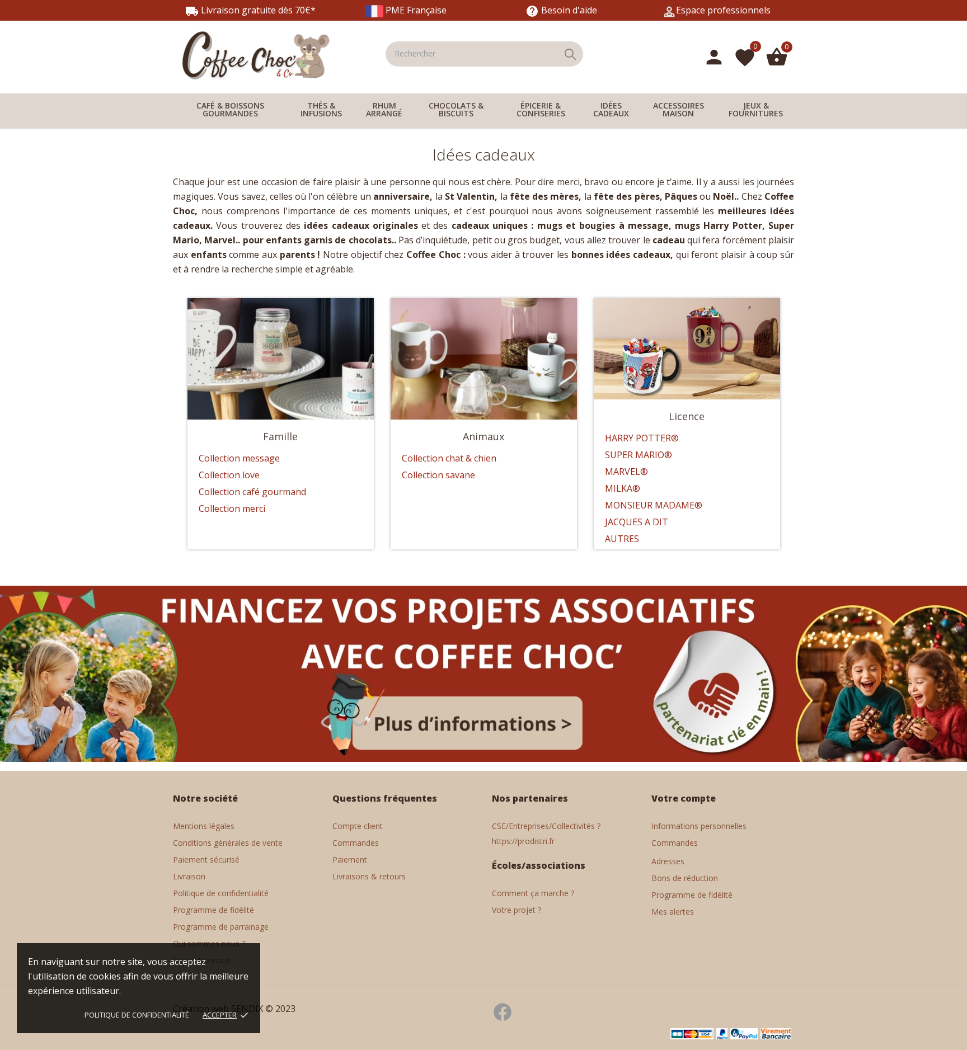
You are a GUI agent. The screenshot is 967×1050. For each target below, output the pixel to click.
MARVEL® (626, 471)
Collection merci (232, 508)
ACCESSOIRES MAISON (678, 109)
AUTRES (622, 539)
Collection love (229, 475)
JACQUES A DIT (636, 522)
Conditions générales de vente (228, 842)
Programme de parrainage (221, 926)
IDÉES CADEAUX (611, 109)
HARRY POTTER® (642, 438)
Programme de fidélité (213, 910)
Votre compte (683, 798)
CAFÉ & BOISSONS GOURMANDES (230, 109)
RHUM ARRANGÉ (384, 109)
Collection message (239, 458)
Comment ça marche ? (533, 893)
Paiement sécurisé (206, 859)
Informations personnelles (699, 826)
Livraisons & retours (369, 876)
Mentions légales (203, 826)
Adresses (667, 861)
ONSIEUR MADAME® (657, 505)
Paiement (349, 859)
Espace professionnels (723, 10)
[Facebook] (502, 1018)
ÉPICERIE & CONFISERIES (541, 109)
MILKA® (622, 488)
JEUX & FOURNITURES (756, 109)
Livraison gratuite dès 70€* (250, 10)
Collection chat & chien (449, 458)
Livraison (189, 876)
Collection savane (438, 475)
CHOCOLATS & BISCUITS (456, 109)
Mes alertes (672, 911)
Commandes (355, 842)
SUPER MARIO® (638, 455)
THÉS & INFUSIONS (321, 109)
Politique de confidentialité (137, 1015)
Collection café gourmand (252, 492)
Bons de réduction (684, 878)
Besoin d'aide (561, 10)
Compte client (357, 826)
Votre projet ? (516, 910)
